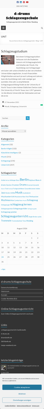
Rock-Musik (23, 200)
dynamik (36, 185)
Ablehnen (22, 394)
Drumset (30, 185)
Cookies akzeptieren (22, 387)
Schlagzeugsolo (32, 208)
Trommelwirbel (17, 221)
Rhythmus (6, 200)
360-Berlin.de (6, 341)
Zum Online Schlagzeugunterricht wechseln (17, 314)
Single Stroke (33, 217)
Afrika (7, 180)
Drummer (15, 185)
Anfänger (13, 180)
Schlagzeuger (5, 205)
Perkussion (33, 196)
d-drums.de (5, 334)
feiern (3, 188)
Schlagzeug (14, 106)
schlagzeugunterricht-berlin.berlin (13, 330)
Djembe (8, 185)
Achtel (3, 180)
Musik (7, 106)
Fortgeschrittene (18, 189)
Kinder (8, 193)
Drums (23, 184)
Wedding (29, 221)
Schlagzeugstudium (14, 51)
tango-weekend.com (8, 345)
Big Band (32, 180)
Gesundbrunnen (30, 189)
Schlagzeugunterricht (14, 216)
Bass (17, 180)
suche (39, 217)
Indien (38, 189)
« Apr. (3, 269)
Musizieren (18, 197)
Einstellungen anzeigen (22, 400)
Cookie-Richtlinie (10, 406)
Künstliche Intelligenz (9, 152)
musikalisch (27, 193)
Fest (6, 189)
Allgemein (5, 144)
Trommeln (6, 220)
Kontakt (4, 295)
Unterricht (23, 106)
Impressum (35, 406)
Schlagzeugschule (7, 209)
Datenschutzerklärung (24, 406)
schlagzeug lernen (21, 204)
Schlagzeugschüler (20, 209)
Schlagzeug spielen (9, 212)
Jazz (3, 192)
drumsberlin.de (6, 338)
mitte (12, 193)
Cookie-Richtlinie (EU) (9, 299)
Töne (24, 221)
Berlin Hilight (6, 148)
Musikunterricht (7, 196)
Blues (37, 180)
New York (25, 197)
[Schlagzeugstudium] (7, 57)
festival (10, 188)
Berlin (24, 179)
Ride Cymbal (15, 200)
